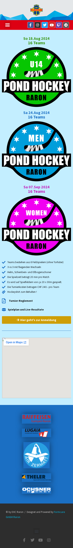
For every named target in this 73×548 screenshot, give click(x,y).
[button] (7, 25)
